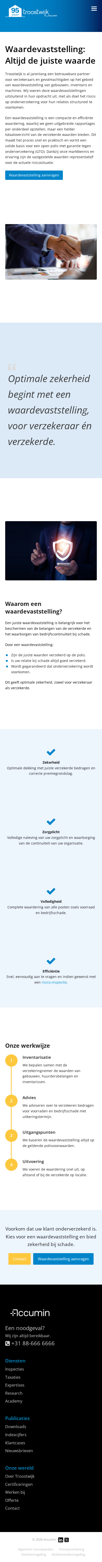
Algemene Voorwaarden (35, 1549)
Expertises (15, 1385)
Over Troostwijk (19, 1476)
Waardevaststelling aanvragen (63, 1258)
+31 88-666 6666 (32, 1343)
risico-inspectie (54, 982)
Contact (19, 1258)
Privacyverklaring (71, 1549)
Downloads (15, 1426)
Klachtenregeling (34, 1554)
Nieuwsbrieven (19, 1450)
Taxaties (13, 1377)
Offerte (12, 1500)
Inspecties (14, 1369)
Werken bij (15, 1492)
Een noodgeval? (25, 1328)
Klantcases (15, 1443)
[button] (94, 8)
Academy (13, 1401)
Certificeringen (19, 1484)
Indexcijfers (15, 1434)
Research (14, 1393)
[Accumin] (30, 1319)
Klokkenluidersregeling (68, 1554)
